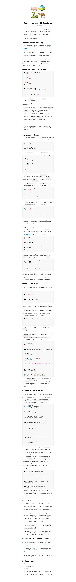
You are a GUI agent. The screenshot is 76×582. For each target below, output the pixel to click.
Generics (28, 234)
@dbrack (40, 553)
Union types (25, 285)
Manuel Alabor (38, 25)
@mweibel (47, 553)
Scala (25, 48)
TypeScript (25, 29)
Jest (27, 542)
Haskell (51, 46)
